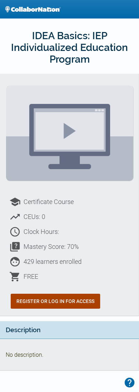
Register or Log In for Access (55, 301)
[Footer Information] (129, 382)
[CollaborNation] (32, 9)
